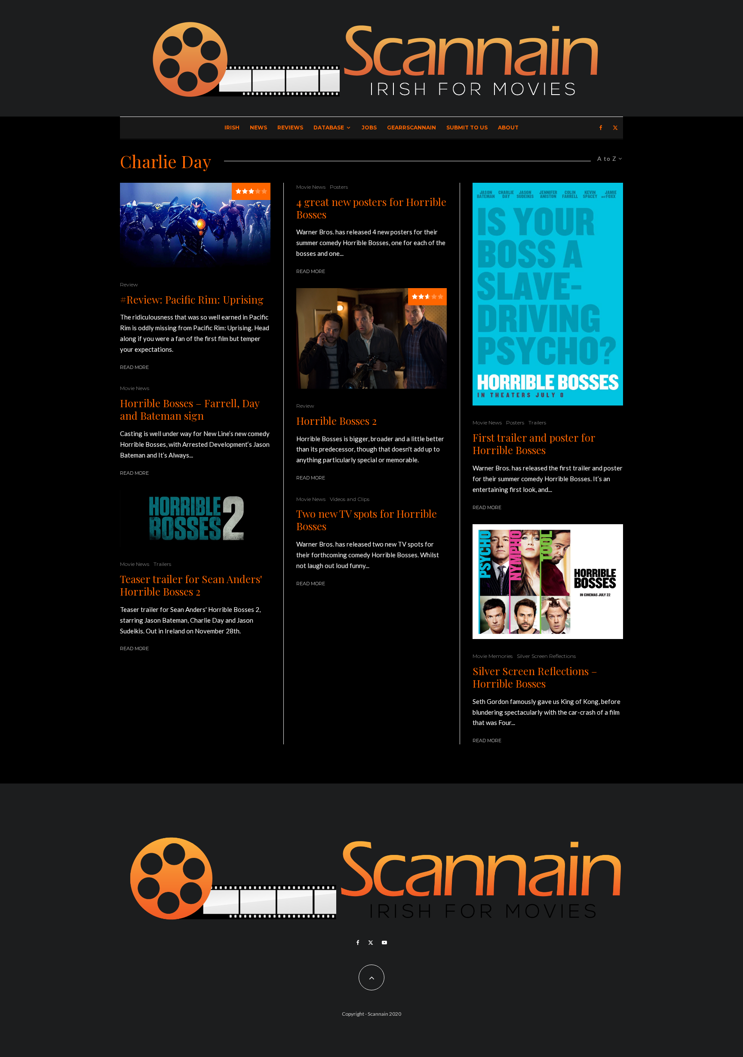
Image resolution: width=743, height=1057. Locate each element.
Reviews (290, 127)
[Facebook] (601, 127)
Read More (134, 367)
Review (129, 284)
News (258, 127)
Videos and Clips (349, 499)
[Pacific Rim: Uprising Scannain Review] (195, 225)
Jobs (369, 127)
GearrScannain (411, 127)
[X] (615, 127)
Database (328, 127)
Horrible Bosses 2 (336, 421)
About (508, 127)
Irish (231, 127)
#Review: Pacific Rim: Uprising (192, 299)
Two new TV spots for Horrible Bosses (366, 519)
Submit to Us (467, 127)
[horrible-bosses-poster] (548, 294)
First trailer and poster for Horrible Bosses (534, 443)
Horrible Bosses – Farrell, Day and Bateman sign (189, 409)
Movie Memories (493, 656)
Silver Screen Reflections (546, 656)
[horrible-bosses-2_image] (195, 518)
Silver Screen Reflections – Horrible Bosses (535, 677)
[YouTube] (384, 942)
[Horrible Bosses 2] (371, 338)
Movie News (134, 388)
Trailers (162, 564)
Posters (339, 187)
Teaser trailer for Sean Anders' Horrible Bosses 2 (191, 585)
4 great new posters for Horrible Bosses (371, 208)
